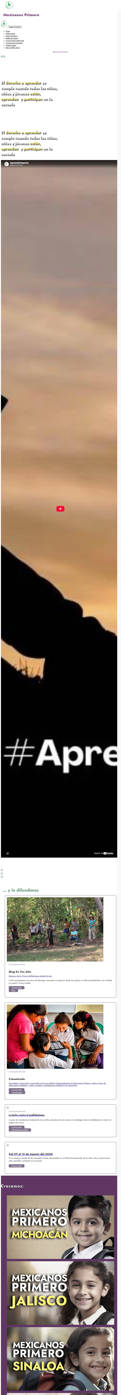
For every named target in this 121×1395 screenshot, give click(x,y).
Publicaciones (10, 33)
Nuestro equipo (11, 45)
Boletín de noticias (12, 38)
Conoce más (17, 987)
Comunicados (17, 1092)
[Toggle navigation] (4, 20)
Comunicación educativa (14, 43)
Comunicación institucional (15, 40)
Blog (13, 990)
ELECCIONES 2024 (12, 48)
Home (8, 31)
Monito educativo (11, 36)
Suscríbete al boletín (20, 1130)
